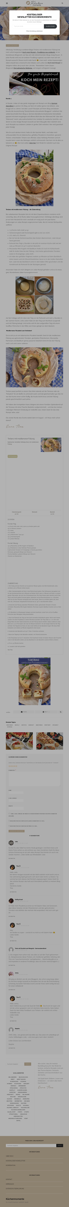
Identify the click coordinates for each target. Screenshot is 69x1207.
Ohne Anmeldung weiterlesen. (34, 31)
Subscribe (50, 26)
